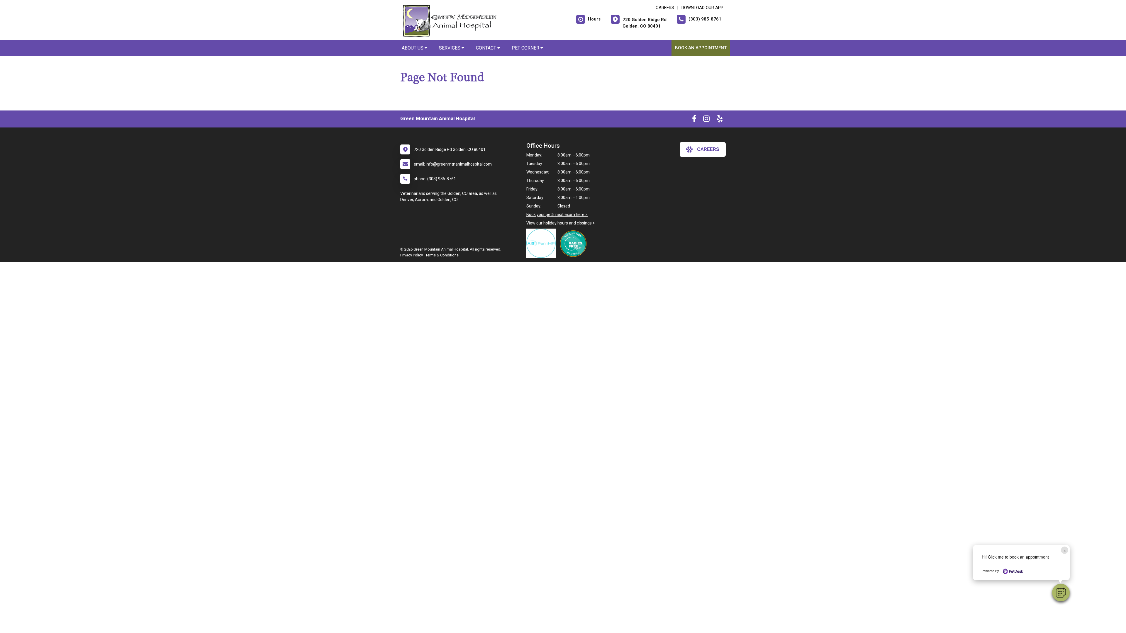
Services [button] (450, 48)
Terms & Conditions (442, 255)
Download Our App (702, 7)
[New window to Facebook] (694, 120)
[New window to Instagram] (706, 120)
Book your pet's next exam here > (557, 214)
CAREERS (665, 7)
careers (708, 149)
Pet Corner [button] (526, 48)
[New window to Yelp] (719, 120)
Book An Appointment (701, 47)
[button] (1061, 592)
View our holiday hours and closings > (560, 223)
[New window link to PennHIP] (542, 243)
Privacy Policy (411, 255)
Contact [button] (486, 48)
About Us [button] (413, 48)
